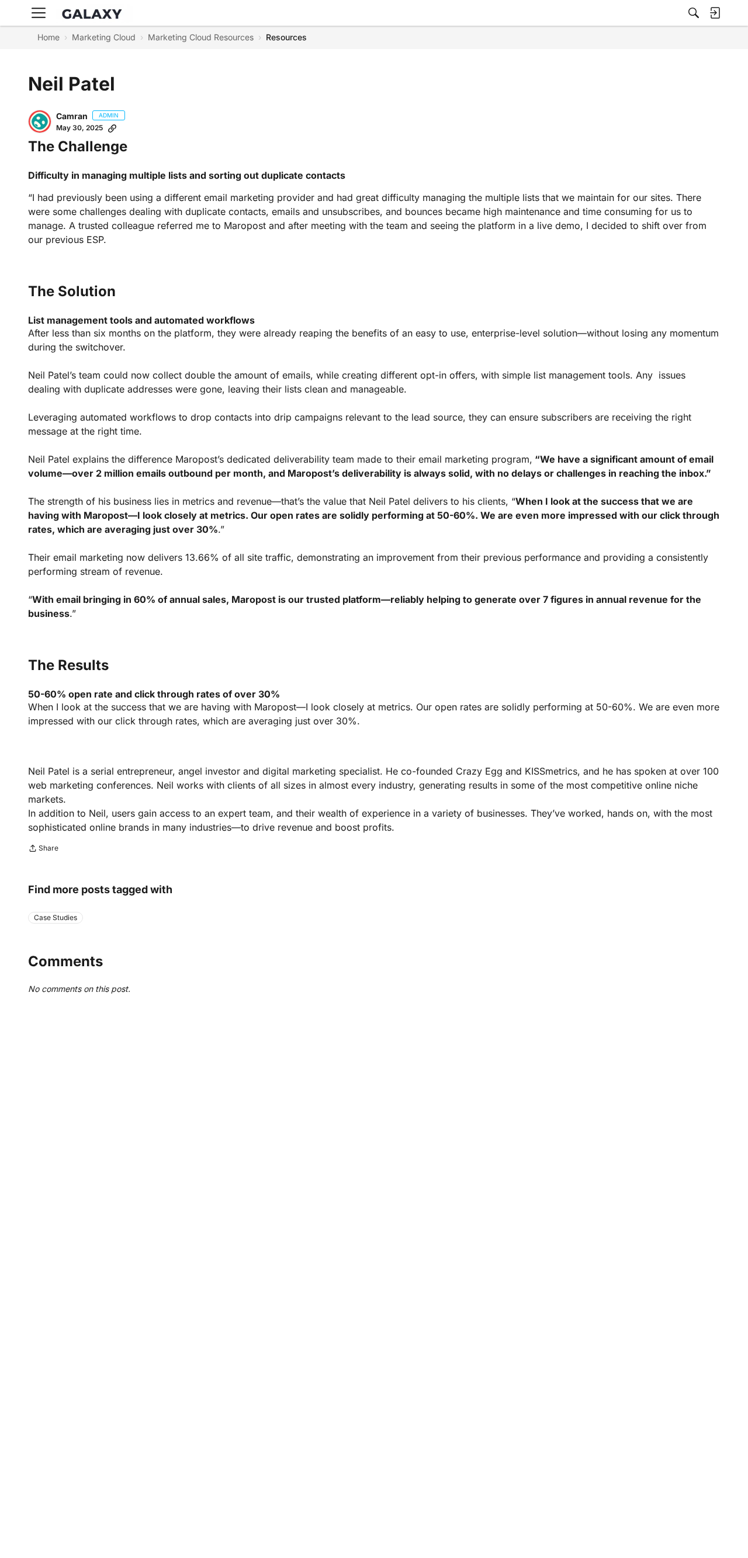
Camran (72, 116)
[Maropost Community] (94, 13)
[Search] (693, 12)
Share (43, 849)
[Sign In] (714, 12)
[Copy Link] (112, 128)
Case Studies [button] (55, 917)
